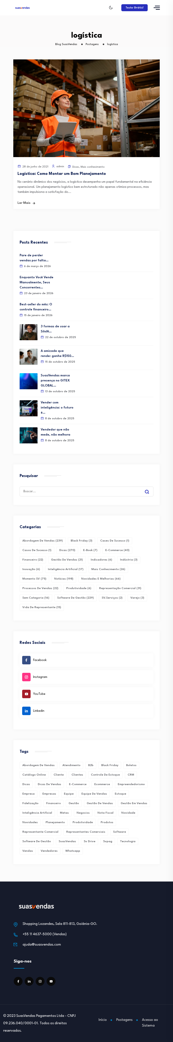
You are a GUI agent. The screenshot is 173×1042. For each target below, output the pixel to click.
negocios (83, 812)
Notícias (63, 578)
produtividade (83, 822)
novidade (128, 812)
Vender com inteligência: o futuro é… (57, 407)
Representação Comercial (120, 588)
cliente (59, 774)
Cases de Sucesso (114, 540)
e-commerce (77, 784)
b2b (90, 765)
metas (64, 812)
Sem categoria (35, 597)
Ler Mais (24, 203)
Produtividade (78, 588)
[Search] (150, 488)
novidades (30, 822)
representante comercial (40, 831)
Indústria (129, 559)
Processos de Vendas (40, 588)
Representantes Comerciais (85, 831)
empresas (49, 793)
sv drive (89, 841)
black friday (109, 765)
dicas (26, 784)
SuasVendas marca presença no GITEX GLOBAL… (55, 380)
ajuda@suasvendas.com (42, 944)
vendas (27, 850)
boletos (131, 765)
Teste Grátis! (134, 7)
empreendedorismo (131, 784)
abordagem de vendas (38, 765)
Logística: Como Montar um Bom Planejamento (62, 174)
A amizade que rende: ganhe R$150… (57, 354)
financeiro (53, 803)
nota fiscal (105, 812)
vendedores (49, 850)
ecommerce (102, 784)
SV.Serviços (112, 597)
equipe (69, 793)
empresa (28, 793)
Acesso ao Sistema (150, 1022)
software (119, 831)
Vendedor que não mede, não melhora (55, 432)
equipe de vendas (94, 793)
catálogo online (34, 774)
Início (103, 1020)
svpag (107, 841)
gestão (74, 803)
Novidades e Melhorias (101, 578)
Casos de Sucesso (36, 550)
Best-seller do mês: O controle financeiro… (36, 307)
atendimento (71, 765)
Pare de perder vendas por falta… (34, 258)
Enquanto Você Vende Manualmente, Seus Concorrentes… (36, 282)
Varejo (137, 597)
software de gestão (36, 841)
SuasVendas (67, 841)
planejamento (55, 822)
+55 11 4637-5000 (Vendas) (45, 934)
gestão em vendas (134, 803)
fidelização (30, 803)
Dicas (75, 167)
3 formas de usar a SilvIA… (55, 329)
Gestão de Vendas (67, 559)
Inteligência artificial (37, 812)
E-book (90, 550)
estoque (120, 793)
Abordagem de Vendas (42, 540)
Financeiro (32, 559)
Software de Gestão (75, 597)
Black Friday (81, 540)
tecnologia (127, 841)
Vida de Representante (41, 607)
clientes (77, 774)
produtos (107, 822)
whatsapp (72, 850)
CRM (131, 774)
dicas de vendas (49, 784)
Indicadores (101, 559)
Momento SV (34, 578)
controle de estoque (105, 774)
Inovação (31, 569)
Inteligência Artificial (66, 569)
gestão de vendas (100, 803)
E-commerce (117, 550)
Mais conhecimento (93, 167)
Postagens (124, 1020)
